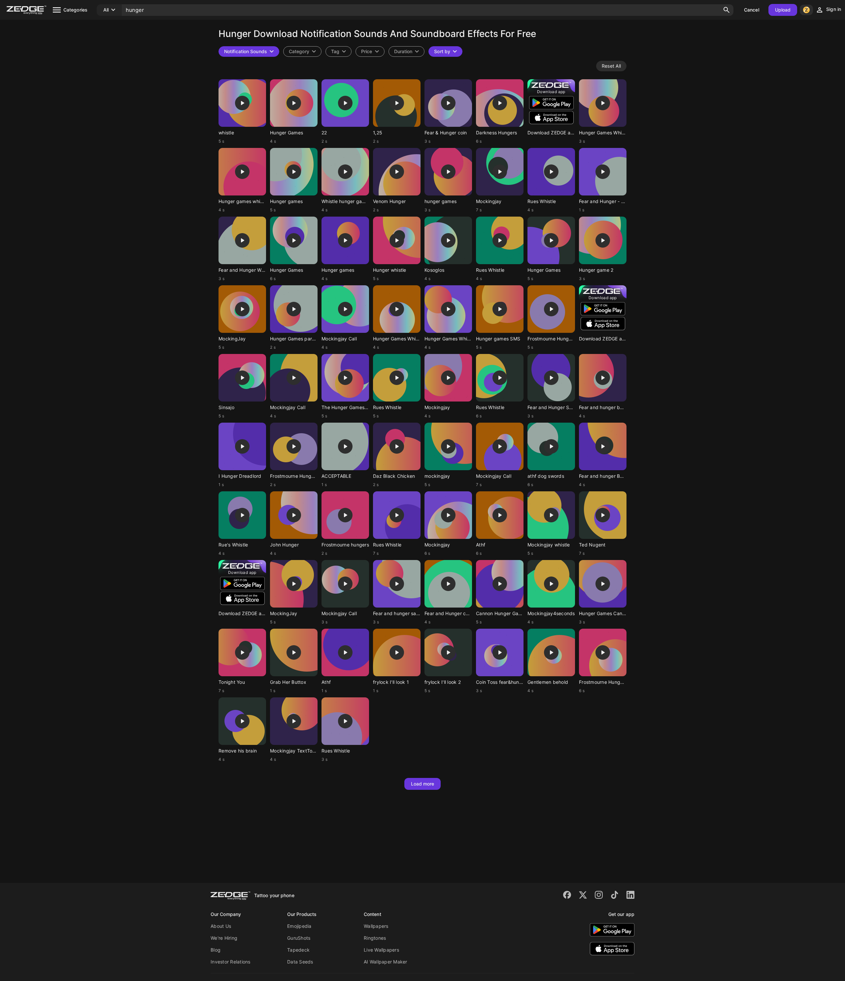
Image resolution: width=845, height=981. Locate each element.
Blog (215, 950)
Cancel (751, 10)
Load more (422, 784)
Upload (783, 10)
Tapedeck (298, 950)
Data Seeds (300, 961)
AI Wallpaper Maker (385, 961)
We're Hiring (224, 938)
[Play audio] (242, 103)
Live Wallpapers (381, 950)
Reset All (611, 66)
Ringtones (375, 938)
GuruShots (298, 938)
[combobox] (338, 51)
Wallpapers (376, 926)
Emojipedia (299, 926)
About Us (221, 926)
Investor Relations (231, 961)
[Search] (726, 10)
